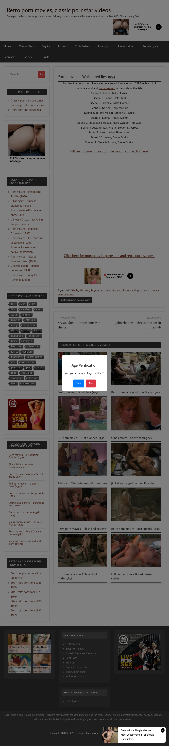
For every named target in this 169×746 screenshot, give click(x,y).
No (91, 383)
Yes (78, 383)
